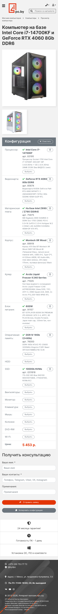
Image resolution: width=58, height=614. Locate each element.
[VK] (6, 589)
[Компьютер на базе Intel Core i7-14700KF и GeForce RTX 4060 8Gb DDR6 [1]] (29, 78)
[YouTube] (10, 589)
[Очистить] (50, 150)
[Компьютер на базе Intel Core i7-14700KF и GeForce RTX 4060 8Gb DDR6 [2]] (14, 122)
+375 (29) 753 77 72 (17, 564)
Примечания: (9, 486)
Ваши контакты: (12, 474)
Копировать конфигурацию (30, 510)
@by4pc (12, 567)
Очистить (46, 141)
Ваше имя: (8, 462)
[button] (47, 5)
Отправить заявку (30, 502)
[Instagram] (13, 589)
